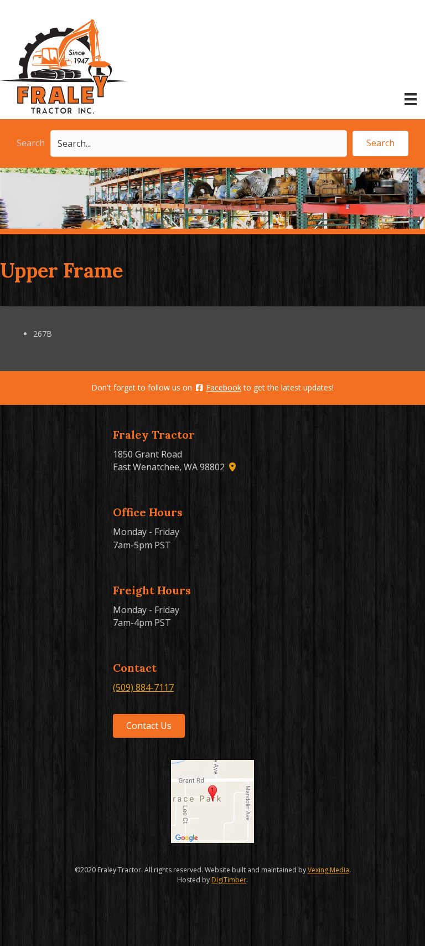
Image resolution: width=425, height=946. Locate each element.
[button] (380, 143)
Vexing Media (328, 870)
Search (31, 143)
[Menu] (410, 99)
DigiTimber (228, 880)
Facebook (223, 387)
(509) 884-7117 (143, 687)
